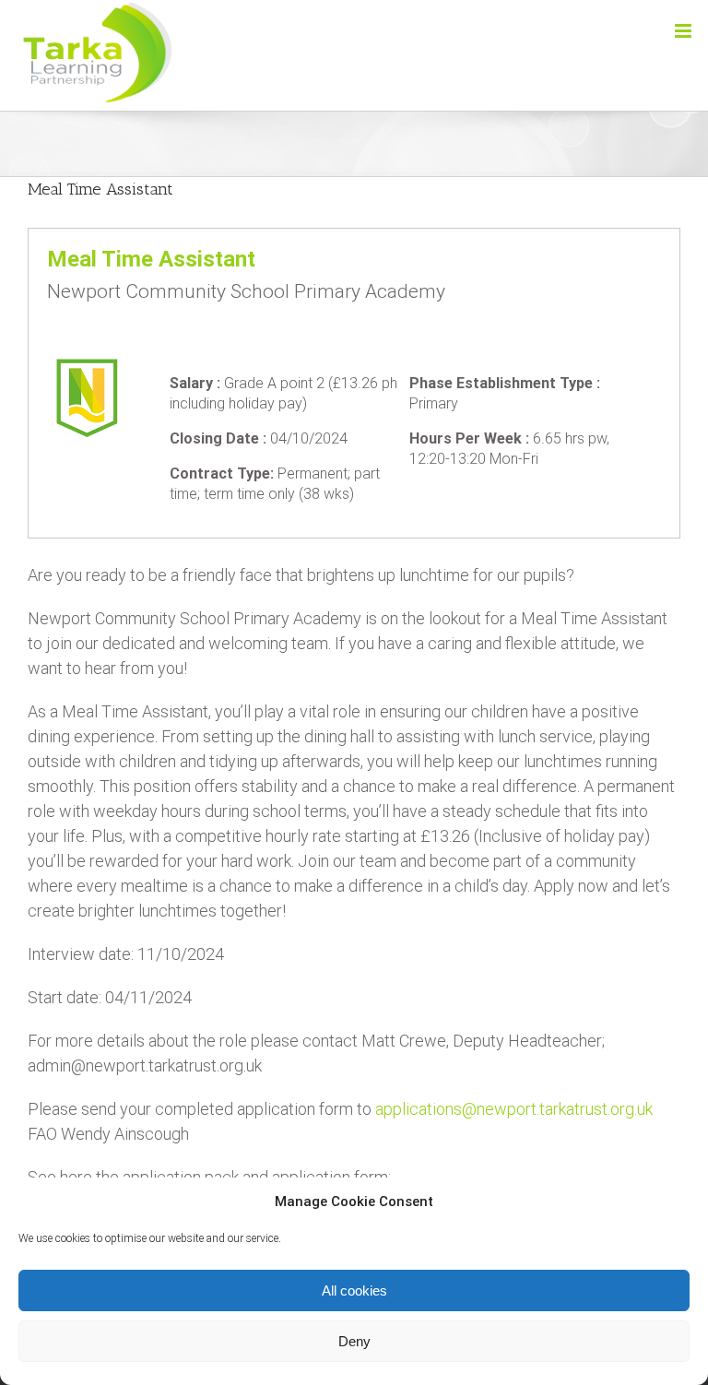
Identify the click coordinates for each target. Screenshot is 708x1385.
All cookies (354, 1290)
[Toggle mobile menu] (684, 31)
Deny (354, 1341)
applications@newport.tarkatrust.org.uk (514, 1109)
